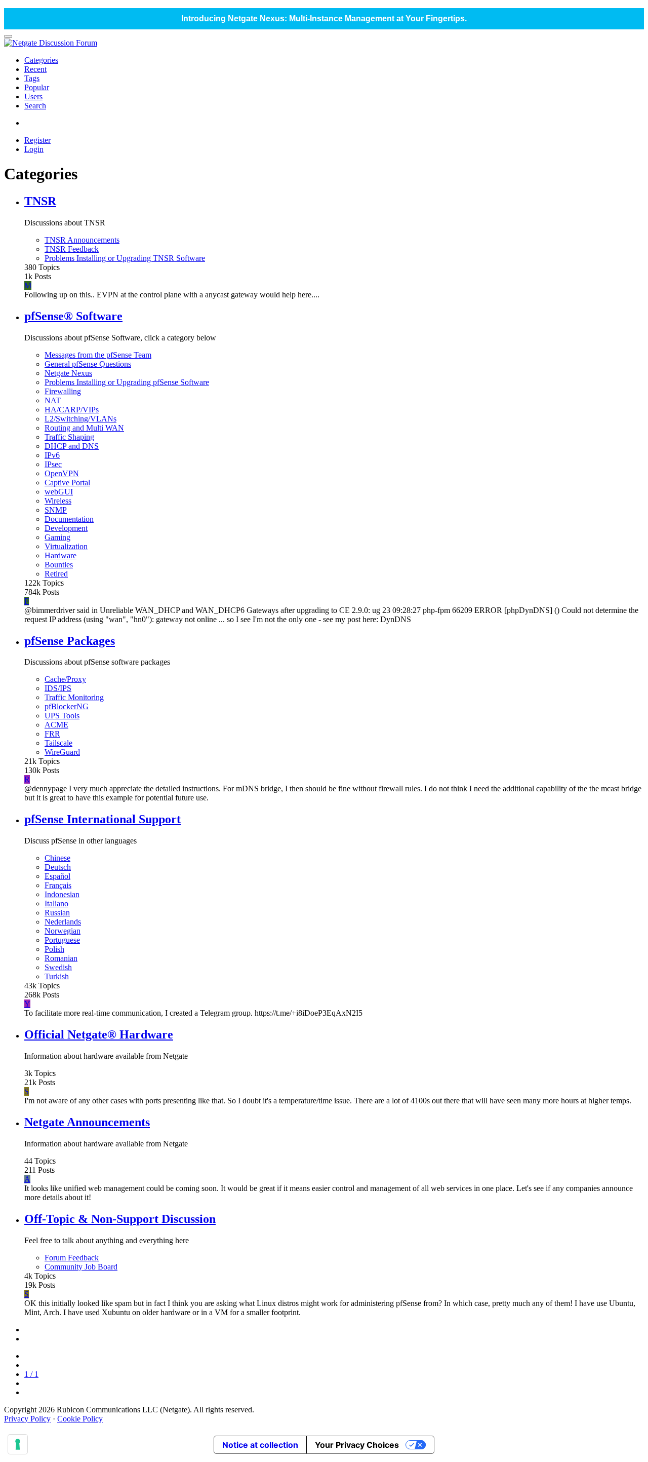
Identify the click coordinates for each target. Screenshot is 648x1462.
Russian (57, 912)
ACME (56, 724)
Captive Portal (67, 482)
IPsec (53, 464)
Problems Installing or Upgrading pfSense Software (127, 382)
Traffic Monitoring (74, 697)
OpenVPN (62, 473)
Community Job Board (81, 1266)
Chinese (57, 858)
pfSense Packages (69, 640)
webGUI (59, 491)
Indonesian (62, 894)
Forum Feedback (72, 1257)
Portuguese (62, 940)
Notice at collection (260, 1445)
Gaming (57, 537)
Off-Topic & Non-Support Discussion (120, 1218)
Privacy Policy (27, 1418)
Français (58, 885)
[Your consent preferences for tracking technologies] (17, 1444)
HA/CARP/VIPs (72, 409)
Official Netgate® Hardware (98, 1034)
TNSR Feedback (72, 249)
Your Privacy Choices (357, 1445)
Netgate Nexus (68, 373)
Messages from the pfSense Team (98, 355)
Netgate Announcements (87, 1122)
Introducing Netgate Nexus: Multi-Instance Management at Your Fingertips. (324, 18)
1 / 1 (31, 1374)
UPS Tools (62, 715)
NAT (53, 400)
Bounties (59, 564)
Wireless (58, 500)
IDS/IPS (58, 688)
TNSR (40, 201)
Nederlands (63, 921)
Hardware (60, 555)
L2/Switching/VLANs (80, 418)
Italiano (56, 903)
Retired (56, 573)
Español (57, 876)
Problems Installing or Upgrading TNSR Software (125, 258)
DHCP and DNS (72, 446)
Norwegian (62, 931)
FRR (52, 733)
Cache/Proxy (65, 679)
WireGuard (62, 752)
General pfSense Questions (88, 364)
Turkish (57, 976)
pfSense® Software (73, 316)
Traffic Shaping (69, 437)
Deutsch (58, 867)
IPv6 (52, 455)
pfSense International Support (102, 819)
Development (66, 528)
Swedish (58, 967)
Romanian (61, 958)
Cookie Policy (80, 1418)
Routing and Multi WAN (84, 428)
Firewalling (63, 391)
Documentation (69, 519)
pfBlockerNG (67, 706)
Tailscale (58, 743)
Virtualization (66, 546)
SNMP (56, 510)
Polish (54, 949)
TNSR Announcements (82, 240)
